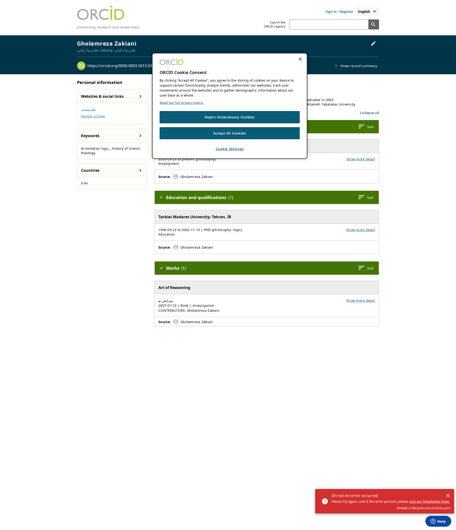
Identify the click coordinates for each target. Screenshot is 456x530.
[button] (369, 113)
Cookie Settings (230, 149)
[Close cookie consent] (300, 59)
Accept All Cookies (229, 133)
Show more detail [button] (360, 159)
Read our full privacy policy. (182, 103)
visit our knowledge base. (429, 501)
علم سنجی (88, 109)
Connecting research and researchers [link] (108, 27)
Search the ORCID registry (274, 24)
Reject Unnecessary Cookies (229, 117)
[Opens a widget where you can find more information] (438, 522)
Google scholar (93, 116)
